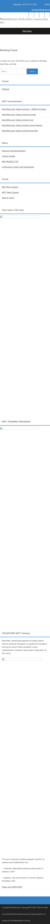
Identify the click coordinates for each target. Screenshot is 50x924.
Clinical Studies (8, 156)
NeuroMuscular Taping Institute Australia (20, 130)
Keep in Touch (8, 198)
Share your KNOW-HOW (12, 887)
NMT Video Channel (10, 192)
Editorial (5, 89)
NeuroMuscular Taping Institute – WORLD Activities (24, 109)
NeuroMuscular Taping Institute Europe (19, 114)
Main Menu (27, 31)
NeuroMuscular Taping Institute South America (22, 125)
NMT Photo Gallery (10, 187)
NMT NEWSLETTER (10, 161)
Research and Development (14, 151)
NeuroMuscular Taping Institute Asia (17, 120)
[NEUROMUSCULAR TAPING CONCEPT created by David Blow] (25, 22)
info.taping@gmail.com (41, 10)
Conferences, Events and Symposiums (18, 167)
